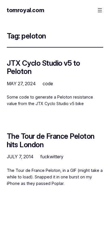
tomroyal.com (25, 10)
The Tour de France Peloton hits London (50, 140)
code (48, 83)
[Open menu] (99, 10)
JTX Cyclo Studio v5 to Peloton (43, 67)
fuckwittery (51, 156)
